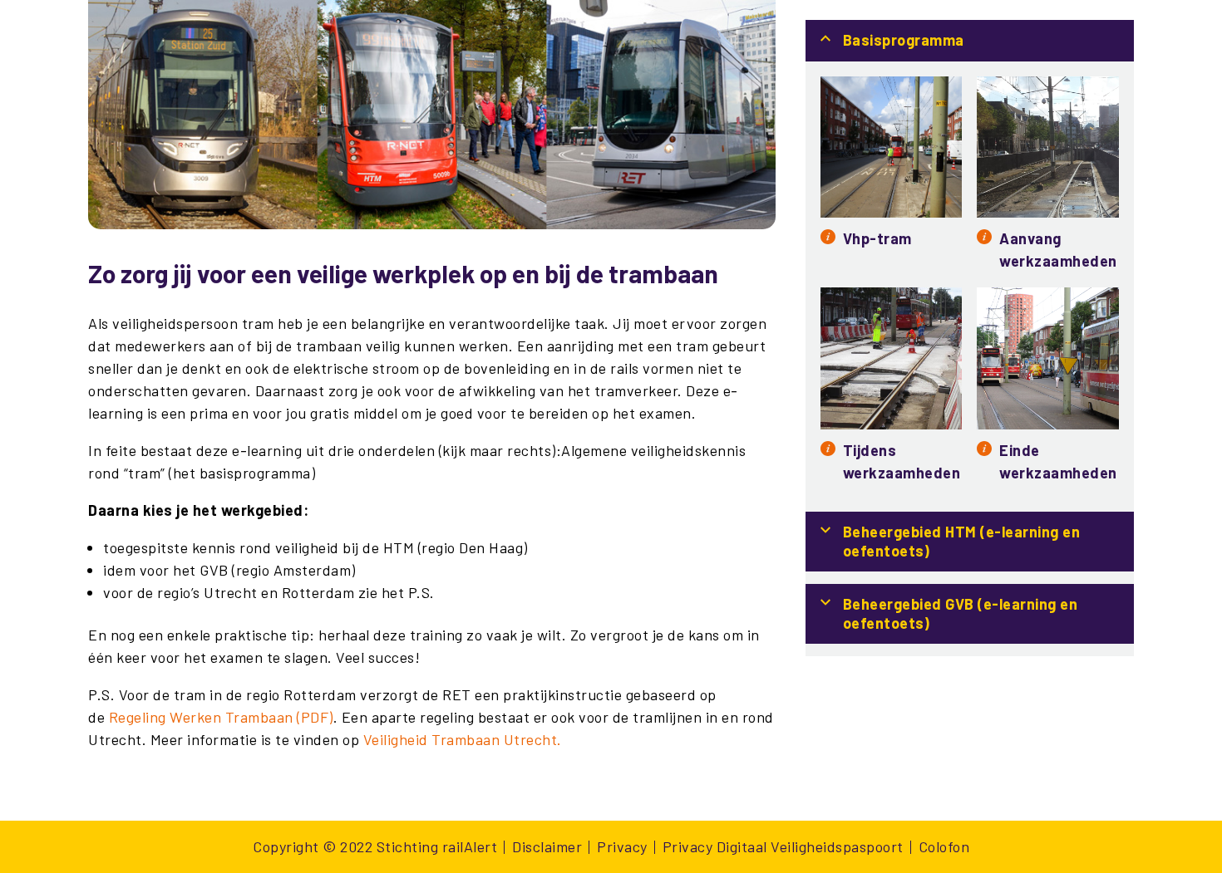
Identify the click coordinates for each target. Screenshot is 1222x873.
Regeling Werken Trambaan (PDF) (221, 717)
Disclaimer (547, 846)
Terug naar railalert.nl (1058, 29)
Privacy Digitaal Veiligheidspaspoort (783, 846)
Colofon (944, 846)
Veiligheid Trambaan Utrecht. (462, 739)
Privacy (622, 846)
